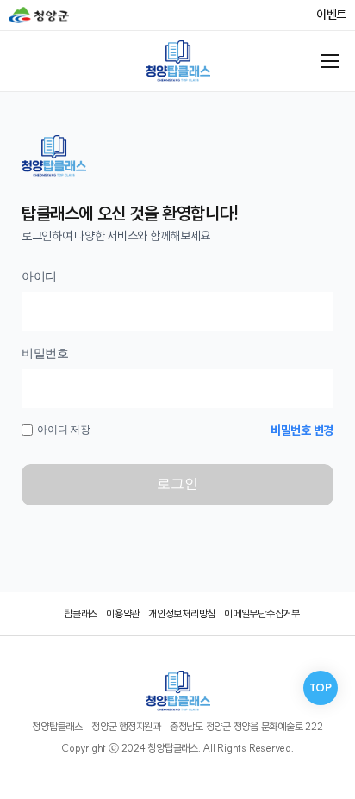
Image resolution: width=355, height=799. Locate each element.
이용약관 (123, 613)
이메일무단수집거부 (262, 613)
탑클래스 (80, 613)
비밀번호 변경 (302, 430)
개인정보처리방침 (181, 613)
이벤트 (331, 14)
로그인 (177, 483)
